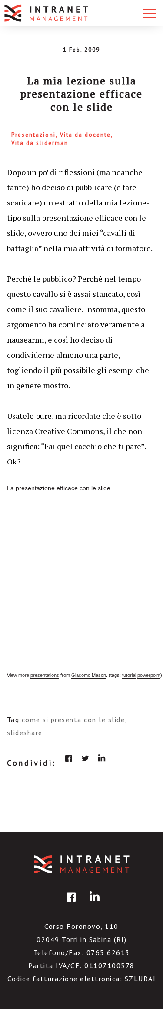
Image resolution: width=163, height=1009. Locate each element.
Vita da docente (85, 134)
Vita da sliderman (39, 143)
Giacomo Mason (88, 675)
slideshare (25, 732)
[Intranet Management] (46, 13)
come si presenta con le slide (73, 719)
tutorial (129, 675)
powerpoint (148, 675)
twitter (85, 758)
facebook (69, 758)
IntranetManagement (82, 864)
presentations (44, 675)
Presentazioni (33, 134)
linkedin (102, 758)
